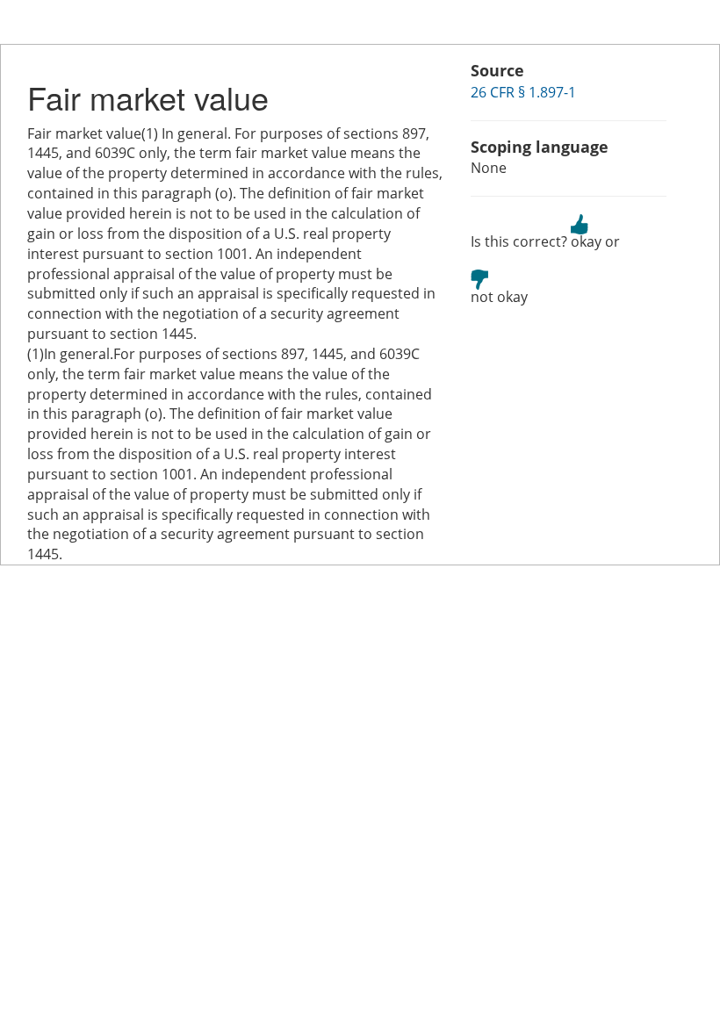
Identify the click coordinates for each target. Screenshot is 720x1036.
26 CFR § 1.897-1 (523, 92)
